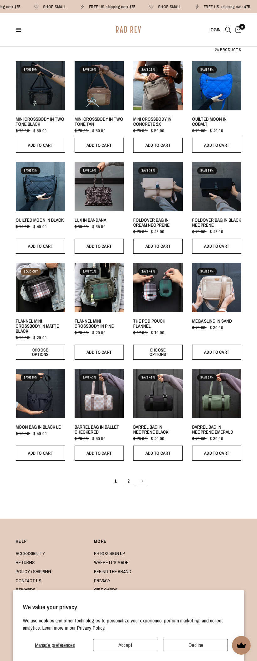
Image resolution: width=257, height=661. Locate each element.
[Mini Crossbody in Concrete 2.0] (158, 86)
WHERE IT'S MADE (111, 562)
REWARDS (26, 589)
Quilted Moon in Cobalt (209, 122)
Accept (125, 644)
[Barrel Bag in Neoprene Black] (158, 394)
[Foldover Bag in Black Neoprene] (217, 187)
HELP (21, 541)
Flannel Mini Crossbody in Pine (94, 324)
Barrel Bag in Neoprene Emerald (212, 430)
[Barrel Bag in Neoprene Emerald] (217, 394)
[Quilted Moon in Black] (40, 187)
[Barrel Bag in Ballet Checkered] (99, 394)
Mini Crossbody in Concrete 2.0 (152, 122)
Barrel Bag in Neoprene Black (150, 430)
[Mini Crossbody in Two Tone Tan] (99, 86)
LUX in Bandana (90, 220)
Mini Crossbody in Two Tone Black (40, 122)
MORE (100, 541)
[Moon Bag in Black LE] (40, 394)
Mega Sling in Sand (212, 321)
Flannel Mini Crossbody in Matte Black (37, 326)
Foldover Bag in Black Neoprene (216, 223)
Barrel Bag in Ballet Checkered (97, 430)
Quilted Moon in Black (40, 220)
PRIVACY (102, 580)
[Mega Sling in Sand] (217, 288)
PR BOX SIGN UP (109, 553)
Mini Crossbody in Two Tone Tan (99, 122)
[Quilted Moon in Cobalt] (217, 86)
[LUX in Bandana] (99, 187)
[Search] (228, 29)
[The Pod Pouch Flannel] (158, 288)
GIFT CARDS (106, 589)
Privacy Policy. (91, 627)
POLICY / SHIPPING (33, 571)
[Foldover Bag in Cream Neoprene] (158, 187)
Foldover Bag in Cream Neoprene (151, 223)
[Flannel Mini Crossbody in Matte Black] (40, 288)
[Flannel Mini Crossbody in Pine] (99, 288)
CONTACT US (28, 580)
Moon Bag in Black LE (38, 427)
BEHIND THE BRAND (112, 571)
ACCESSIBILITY (30, 553)
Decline (195, 644)
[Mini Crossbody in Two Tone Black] (40, 86)
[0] (237, 29)
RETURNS (25, 562)
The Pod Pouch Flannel (149, 324)
